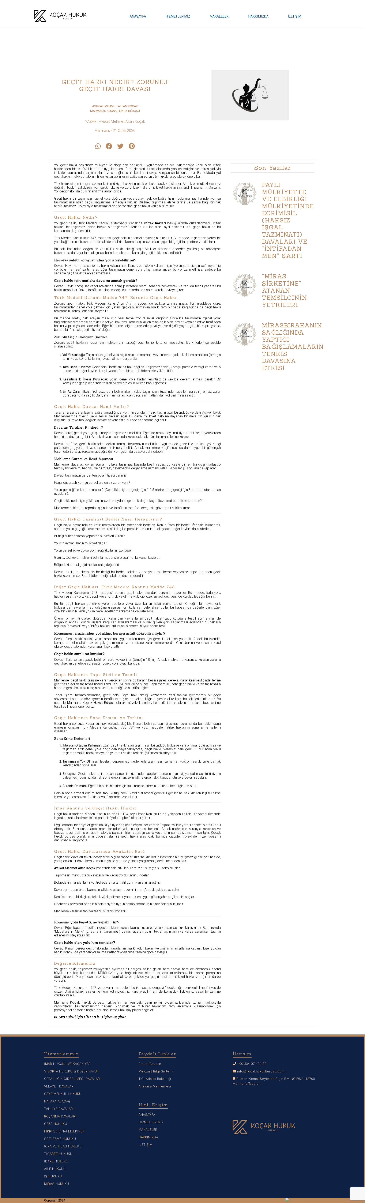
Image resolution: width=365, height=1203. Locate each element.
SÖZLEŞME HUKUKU (60, 1139)
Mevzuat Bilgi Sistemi (156, 1071)
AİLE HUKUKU (55, 1169)
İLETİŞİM (294, 16)
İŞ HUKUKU (53, 1176)
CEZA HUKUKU (55, 1124)
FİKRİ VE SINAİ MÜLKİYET (64, 1131)
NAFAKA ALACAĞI (57, 1101)
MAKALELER (219, 16)
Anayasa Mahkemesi (155, 1086)
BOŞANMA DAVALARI (60, 1116)
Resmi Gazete (150, 1064)
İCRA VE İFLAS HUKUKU (63, 1146)
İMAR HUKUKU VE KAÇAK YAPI (68, 1064)
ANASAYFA (138, 16)
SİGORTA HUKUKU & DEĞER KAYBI (71, 1071)
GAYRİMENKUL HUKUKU (63, 1094)
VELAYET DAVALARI (59, 1086)
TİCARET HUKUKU (58, 1154)
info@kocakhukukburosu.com (261, 1071)
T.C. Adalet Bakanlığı (155, 1079)
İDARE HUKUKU (56, 1161)
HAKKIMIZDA (258, 16)
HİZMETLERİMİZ (177, 16)
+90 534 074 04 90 (251, 1064)
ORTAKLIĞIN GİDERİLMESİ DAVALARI (72, 1079)
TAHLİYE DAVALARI (59, 1109)
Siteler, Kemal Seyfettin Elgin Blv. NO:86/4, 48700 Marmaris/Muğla (274, 1081)
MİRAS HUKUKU (56, 1184)
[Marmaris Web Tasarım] (303, 1200)
